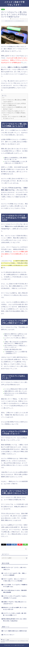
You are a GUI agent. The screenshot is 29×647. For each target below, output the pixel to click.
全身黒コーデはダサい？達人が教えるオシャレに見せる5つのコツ (15, 602)
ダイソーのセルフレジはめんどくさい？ (14, 111)
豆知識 (3, 9)
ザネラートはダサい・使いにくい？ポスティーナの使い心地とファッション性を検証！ (15, 579)
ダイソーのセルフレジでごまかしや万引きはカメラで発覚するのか (14, 104)
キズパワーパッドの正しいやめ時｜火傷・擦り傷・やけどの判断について (15, 614)
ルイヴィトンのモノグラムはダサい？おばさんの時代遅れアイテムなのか (15, 597)
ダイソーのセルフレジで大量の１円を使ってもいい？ (14, 113)
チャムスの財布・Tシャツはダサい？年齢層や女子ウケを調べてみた (15, 585)
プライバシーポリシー (8, 634)
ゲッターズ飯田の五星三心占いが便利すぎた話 (15, 630)
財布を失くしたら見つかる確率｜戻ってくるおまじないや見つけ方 (15, 608)
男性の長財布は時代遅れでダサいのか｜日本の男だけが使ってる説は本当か (15, 619)
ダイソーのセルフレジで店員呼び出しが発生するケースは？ (14, 108)
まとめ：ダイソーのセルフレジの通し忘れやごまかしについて (14, 117)
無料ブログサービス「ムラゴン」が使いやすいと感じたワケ (15, 568)
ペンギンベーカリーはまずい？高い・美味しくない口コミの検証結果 (15, 574)
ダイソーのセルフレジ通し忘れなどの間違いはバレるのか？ (14, 100)
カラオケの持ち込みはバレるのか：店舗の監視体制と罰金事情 (15, 591)
